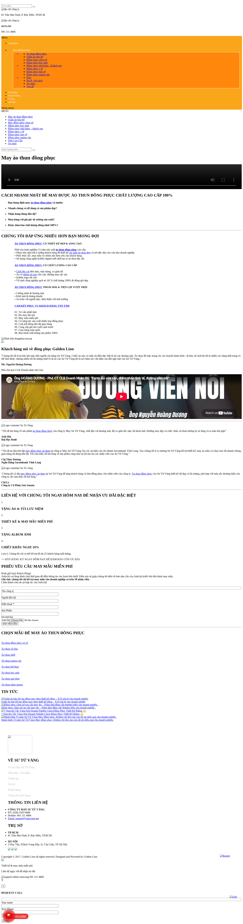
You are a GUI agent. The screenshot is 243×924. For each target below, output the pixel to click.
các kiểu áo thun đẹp (79, 252)
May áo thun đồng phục (20, 116)
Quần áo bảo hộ (34, 56)
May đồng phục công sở (20, 122)
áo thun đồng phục (41, 202)
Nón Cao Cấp (15, 140)
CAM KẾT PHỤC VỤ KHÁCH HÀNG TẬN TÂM (42, 306)
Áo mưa (30, 83)
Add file (5, 620)
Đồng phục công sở (36, 59)
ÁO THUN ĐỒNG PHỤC (28, 243)
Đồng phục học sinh (37, 62)
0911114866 (19, 916)
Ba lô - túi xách (34, 80)
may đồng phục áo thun (37, 450)
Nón (28, 77)
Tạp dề (30, 86)
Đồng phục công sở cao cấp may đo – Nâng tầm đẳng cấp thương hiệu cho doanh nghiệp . (48, 707)
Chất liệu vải (22, 271)
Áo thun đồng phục (36, 53)
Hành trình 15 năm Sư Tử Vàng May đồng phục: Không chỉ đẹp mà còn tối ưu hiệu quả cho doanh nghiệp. (57, 720)
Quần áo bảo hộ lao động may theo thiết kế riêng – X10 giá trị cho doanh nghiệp (43, 701)
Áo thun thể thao (10, 666)
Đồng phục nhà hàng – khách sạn (25, 128)
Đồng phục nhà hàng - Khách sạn (44, 65)
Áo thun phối (8, 654)
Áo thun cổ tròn (9, 648)
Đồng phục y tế (34, 68)
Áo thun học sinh (10, 672)
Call (3, 883)
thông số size (30, 274)
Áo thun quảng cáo (11, 660)
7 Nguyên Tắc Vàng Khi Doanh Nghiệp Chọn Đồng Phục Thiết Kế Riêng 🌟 (42, 714)
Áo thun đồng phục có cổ (14, 643)
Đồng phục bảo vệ (36, 71)
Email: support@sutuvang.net (23, 818)
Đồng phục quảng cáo (38, 74)
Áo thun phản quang (12, 684)
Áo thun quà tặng (10, 678)
